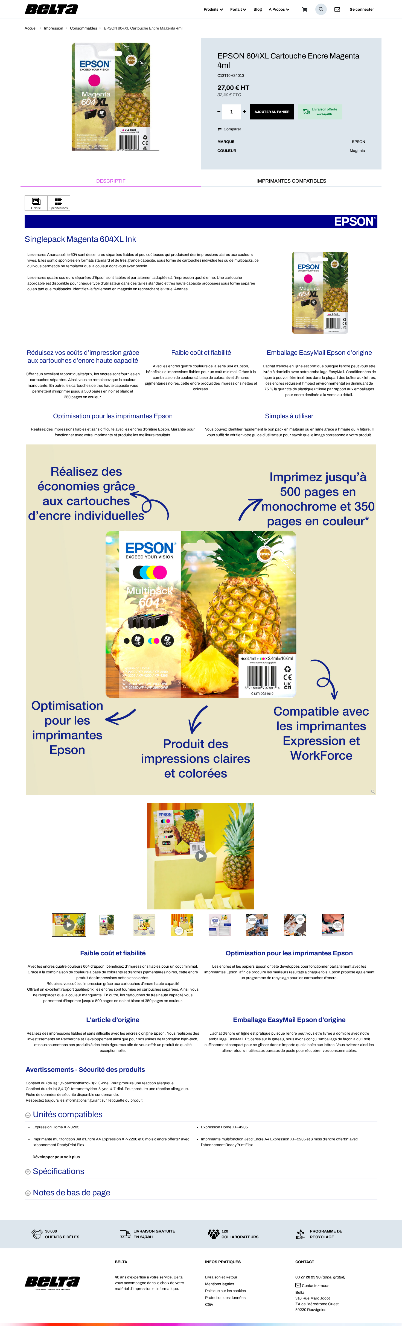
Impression (53, 28)
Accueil (31, 28)
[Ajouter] (244, 112)
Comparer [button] (232, 129)
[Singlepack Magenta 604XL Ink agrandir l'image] (201, 619)
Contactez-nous (315, 1286)
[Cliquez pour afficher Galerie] (36, 203)
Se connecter (362, 9)
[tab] (111, 181)
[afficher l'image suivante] (371, 856)
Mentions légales (219, 1284)
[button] (321, 9)
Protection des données (225, 1298)
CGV (209, 1304)
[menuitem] (213, 9)
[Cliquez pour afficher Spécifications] (58, 203)
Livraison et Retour (221, 1277)
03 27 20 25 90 (308, 1277)
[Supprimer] (218, 112)
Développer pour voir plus (56, 1157)
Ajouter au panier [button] (272, 112)
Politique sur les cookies (225, 1291)
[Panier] (304, 9)
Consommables (83, 28)
